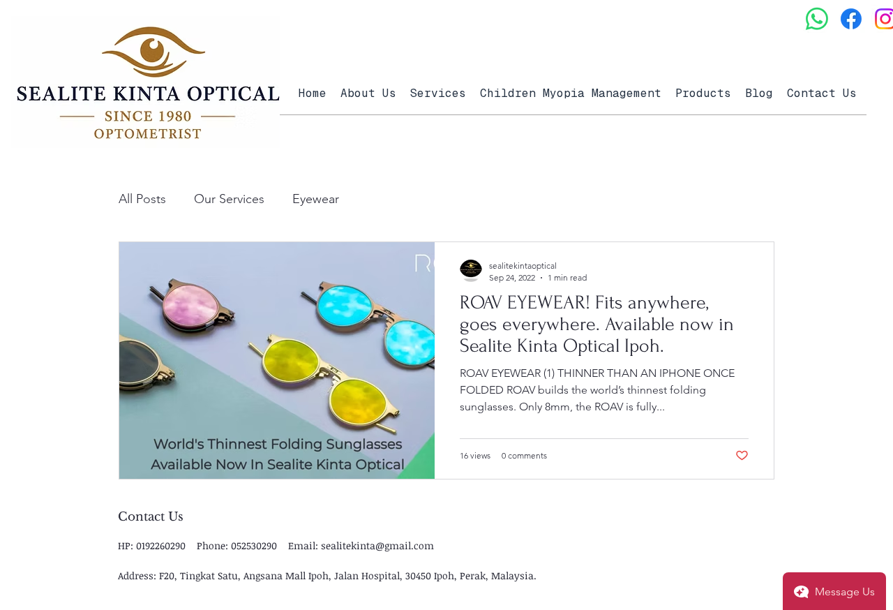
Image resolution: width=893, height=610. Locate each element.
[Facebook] (851, 19)
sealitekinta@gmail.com (377, 545)
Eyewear (315, 199)
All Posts (142, 199)
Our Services (229, 199)
